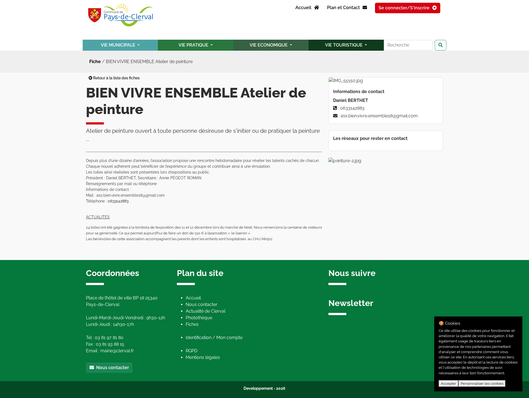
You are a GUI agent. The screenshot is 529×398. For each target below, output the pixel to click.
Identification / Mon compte (214, 337)
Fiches (192, 324)
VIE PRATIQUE (194, 45)
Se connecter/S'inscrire (405, 7)
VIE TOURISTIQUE (344, 45)
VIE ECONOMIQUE (269, 45)
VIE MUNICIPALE (118, 45)
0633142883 (118, 201)
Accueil (303, 7)
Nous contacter (111, 367)
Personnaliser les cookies (482, 383)
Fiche (95, 61)
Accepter (448, 383)
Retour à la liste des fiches (116, 78)
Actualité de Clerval (205, 311)
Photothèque (199, 317)
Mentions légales (203, 357)
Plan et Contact (344, 7)
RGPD (191, 350)
